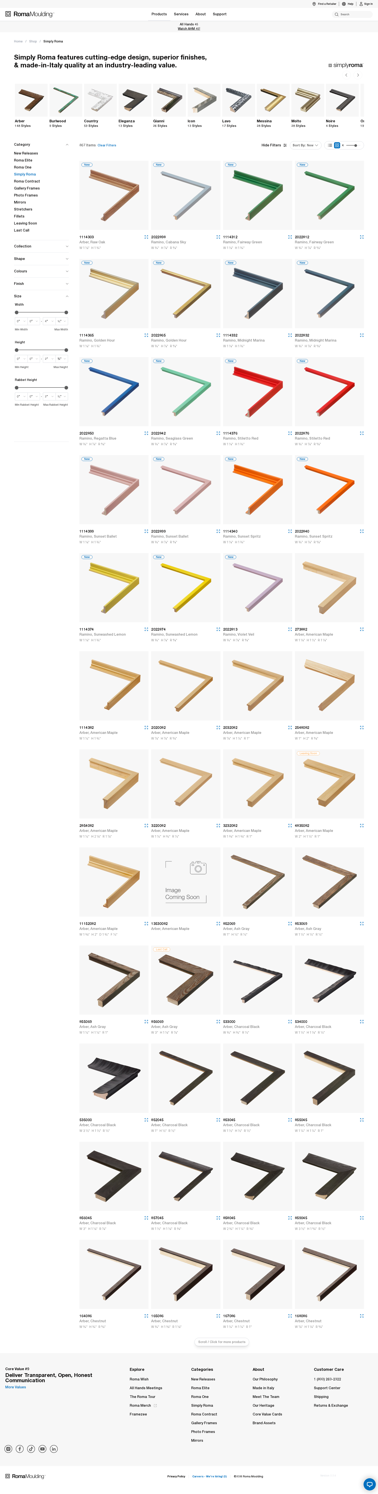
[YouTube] (42, 1449)
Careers (209, 1476)
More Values (15, 1387)
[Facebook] (20, 1449)
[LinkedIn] (54, 1449)
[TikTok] (31, 1449)
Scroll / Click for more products (221, 1342)
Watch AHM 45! (189, 28)
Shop (33, 41)
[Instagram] (8, 1449)
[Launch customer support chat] (370, 1484)
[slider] (355, 145)
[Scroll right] (346, 75)
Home (18, 41)
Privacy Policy (176, 1476)
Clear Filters (107, 145)
